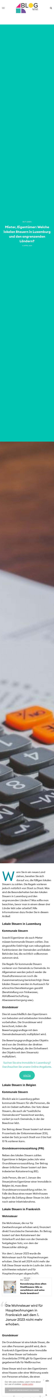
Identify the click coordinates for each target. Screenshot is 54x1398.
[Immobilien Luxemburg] (27, 8)
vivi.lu (27, 1075)
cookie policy (27, 1384)
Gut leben (27, 222)
